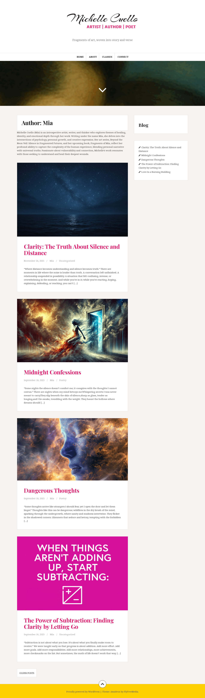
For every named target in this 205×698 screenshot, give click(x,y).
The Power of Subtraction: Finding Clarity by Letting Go (69, 623)
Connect (123, 56)
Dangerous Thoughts (51, 490)
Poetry (62, 380)
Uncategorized (67, 260)
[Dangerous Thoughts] (72, 451)
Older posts (26, 672)
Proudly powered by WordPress (83, 691)
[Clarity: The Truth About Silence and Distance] (72, 200)
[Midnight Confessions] (72, 332)
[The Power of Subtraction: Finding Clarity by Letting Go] (72, 574)
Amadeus (115, 691)
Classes (107, 56)
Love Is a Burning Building (155, 171)
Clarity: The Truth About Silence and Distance (72, 250)
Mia (52, 260)
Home (80, 56)
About (93, 56)
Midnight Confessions (52, 372)
